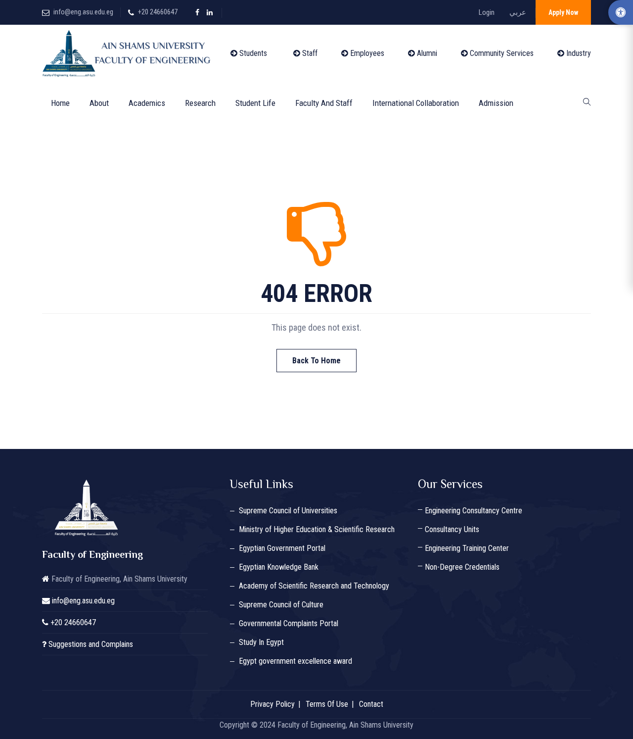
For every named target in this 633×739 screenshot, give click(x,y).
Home (60, 103)
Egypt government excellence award (295, 661)
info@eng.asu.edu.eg (83, 11)
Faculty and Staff (324, 103)
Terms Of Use (327, 704)
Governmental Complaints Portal (288, 623)
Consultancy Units (452, 529)
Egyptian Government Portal (282, 548)
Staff (308, 53)
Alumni (426, 53)
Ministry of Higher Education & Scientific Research (317, 529)
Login (487, 12)
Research (200, 103)
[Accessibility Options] (620, 12)
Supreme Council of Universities (288, 510)
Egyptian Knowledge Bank (278, 567)
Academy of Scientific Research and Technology (314, 586)
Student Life (255, 103)
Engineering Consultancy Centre (473, 510)
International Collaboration (415, 103)
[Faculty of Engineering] (128, 53)
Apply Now (563, 12)
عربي (517, 12)
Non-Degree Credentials (462, 567)
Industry (577, 53)
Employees (366, 53)
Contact (371, 704)
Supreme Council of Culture (281, 604)
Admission (496, 103)
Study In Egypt (261, 642)
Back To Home (316, 360)
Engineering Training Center (467, 548)
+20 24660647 (158, 11)
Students (252, 53)
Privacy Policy (272, 704)
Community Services (501, 53)
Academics (147, 103)
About (99, 103)
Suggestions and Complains (90, 644)
